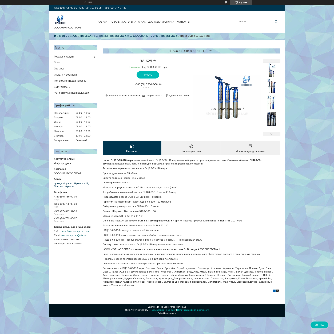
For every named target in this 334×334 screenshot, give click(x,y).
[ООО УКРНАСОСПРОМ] (60, 19)
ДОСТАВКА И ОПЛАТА (161, 21)
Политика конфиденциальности (193, 310)
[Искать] (276, 22)
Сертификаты (62, 86)
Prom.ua (182, 307)
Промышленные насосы (94, 36)
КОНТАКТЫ (183, 21)
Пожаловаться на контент (163, 310)
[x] (277, 291)
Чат (322, 325)
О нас (57, 62)
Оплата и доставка (65, 74)
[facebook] (274, 291)
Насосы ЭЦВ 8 (169, 36)
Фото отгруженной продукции (71, 92)
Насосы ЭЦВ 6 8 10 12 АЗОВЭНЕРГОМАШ (134, 36)
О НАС (142, 21)
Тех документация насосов (70, 80)
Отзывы (59, 68)
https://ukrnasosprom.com (75, 231)
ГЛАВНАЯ (102, 21)
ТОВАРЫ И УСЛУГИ (121, 21)
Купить (148, 74)
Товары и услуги (68, 36)
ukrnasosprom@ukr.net (74, 235)
